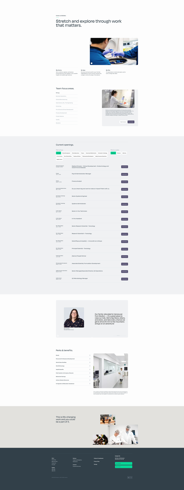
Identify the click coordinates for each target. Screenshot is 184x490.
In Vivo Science (59, 156)
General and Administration (91, 153)
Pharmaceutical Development (87, 156)
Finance (82, 153)
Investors (75, 464)
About (53, 458)
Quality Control (59, 159)
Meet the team (123, 121)
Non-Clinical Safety (68, 156)
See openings (131, 121)
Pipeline (53, 467)
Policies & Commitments (98, 458)
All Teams (58, 153)
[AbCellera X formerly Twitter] (131, 477)
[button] (91, 63)
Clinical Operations (75, 153)
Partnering (54, 459)
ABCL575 (53, 470)
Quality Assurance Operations (101, 156)
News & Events (55, 461)
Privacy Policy (96, 461)
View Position (124, 166)
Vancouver (113, 153)
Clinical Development (66, 153)
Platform (74, 458)
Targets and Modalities (77, 460)
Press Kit (53, 464)
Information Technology (102, 153)
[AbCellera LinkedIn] (129, 477)
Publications (75, 461)
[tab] (67, 92)
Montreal (119, 153)
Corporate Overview (77, 466)
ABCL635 (53, 469)
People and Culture (77, 156)
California (124, 153)
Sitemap (95, 464)
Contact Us (54, 463)
